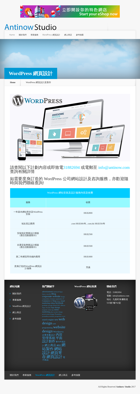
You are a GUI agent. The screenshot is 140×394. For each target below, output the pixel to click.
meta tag (50, 310)
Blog (53, 294)
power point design (48, 314)
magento (45, 310)
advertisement (47, 292)
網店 (59, 345)
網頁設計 (54, 357)
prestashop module (48, 316)
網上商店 (68, 34)
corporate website (51, 296)
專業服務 (34, 34)
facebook (59, 303)
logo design (55, 308)
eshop (52, 303)
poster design (58, 312)
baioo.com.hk (46, 294)
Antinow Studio (123, 387)
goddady (45, 305)
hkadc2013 (56, 305)
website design (53, 329)
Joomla (48, 307)
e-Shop (53, 301)
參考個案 (80, 34)
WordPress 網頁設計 (51, 34)
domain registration (56, 299)
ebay (58, 301)
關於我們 (23, 34)
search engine (48, 320)
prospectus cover (60, 316)
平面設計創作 (52, 339)
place (52, 312)
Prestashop (58, 314)
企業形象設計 (48, 335)
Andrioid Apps (58, 292)
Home (12, 34)
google (50, 305)
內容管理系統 (52, 336)
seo (56, 319)
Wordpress (58, 331)
